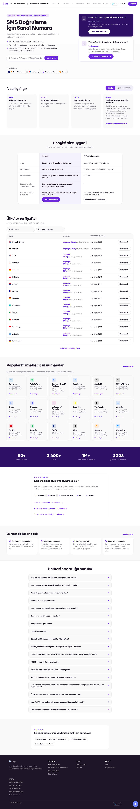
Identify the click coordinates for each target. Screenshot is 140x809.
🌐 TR (114, 4)
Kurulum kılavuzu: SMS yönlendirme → (48, 503)
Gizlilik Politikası (15, 785)
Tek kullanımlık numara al (101, 56)
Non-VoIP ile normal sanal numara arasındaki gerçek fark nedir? (70, 702)
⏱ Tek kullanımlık (124, 88)
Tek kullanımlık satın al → (95, 199)
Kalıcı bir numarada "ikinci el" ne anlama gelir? (70, 669)
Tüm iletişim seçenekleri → (44, 744)
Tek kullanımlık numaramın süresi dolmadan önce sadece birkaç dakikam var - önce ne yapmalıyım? (70, 686)
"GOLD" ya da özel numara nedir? (70, 662)
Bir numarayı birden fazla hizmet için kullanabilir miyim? (70, 585)
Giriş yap (123, 4)
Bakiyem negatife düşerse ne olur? (70, 616)
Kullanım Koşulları (16, 782)
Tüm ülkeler (55, 4)
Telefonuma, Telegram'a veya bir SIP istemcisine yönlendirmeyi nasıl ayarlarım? (70, 654)
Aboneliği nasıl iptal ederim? (70, 600)
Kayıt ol (133, 4)
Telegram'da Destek (80, 739)
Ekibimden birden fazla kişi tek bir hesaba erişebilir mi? (70, 709)
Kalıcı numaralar (18, 4)
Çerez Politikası (15, 788)
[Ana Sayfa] (5, 3)
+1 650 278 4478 (40, 739)
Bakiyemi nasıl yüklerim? (70, 623)
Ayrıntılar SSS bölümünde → (116, 123)
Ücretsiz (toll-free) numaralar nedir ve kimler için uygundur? (70, 694)
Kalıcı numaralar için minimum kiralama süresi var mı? (70, 677)
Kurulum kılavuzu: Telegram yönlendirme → (50, 508)
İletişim (105, 4)
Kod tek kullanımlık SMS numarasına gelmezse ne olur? (70, 577)
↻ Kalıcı (110, 88)
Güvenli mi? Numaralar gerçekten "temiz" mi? (70, 639)
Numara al (123, 242)
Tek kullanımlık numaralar (39, 4)
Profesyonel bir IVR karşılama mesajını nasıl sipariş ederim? (70, 646)
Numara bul (51, 58)
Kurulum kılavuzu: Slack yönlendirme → (49, 514)
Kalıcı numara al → (51, 199)
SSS (88, 4)
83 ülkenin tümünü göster (70, 348)
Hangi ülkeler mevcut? (70, 631)
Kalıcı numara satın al (99, 32)
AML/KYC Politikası (16, 791)
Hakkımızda (96, 4)
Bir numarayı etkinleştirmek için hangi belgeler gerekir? (70, 608)
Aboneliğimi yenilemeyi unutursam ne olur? (70, 593)
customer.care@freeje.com (58, 739)
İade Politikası (14, 795)
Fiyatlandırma (80, 4)
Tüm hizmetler (67, 4)
